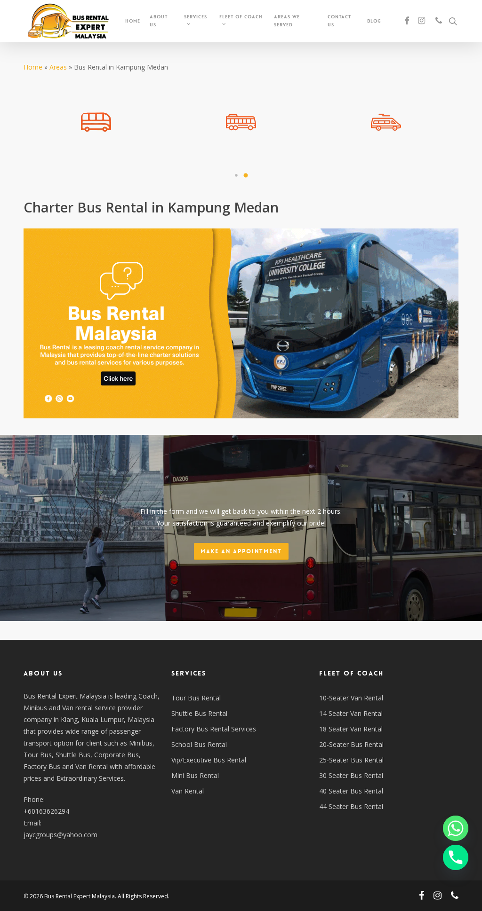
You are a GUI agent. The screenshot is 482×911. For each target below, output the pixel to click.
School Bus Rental (199, 744)
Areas (58, 67)
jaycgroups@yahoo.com (60, 834)
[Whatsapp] (455, 828)
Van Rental (187, 790)
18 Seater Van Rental (351, 728)
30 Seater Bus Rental (351, 775)
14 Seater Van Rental (351, 713)
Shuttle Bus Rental (199, 713)
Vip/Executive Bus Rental (208, 759)
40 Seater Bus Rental (351, 790)
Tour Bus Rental (196, 697)
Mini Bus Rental (195, 775)
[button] (236, 175)
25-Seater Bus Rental (351, 759)
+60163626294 (46, 811)
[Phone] (455, 857)
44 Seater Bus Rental (351, 806)
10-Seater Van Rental (351, 697)
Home (33, 67)
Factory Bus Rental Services (213, 728)
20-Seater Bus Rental (351, 744)
